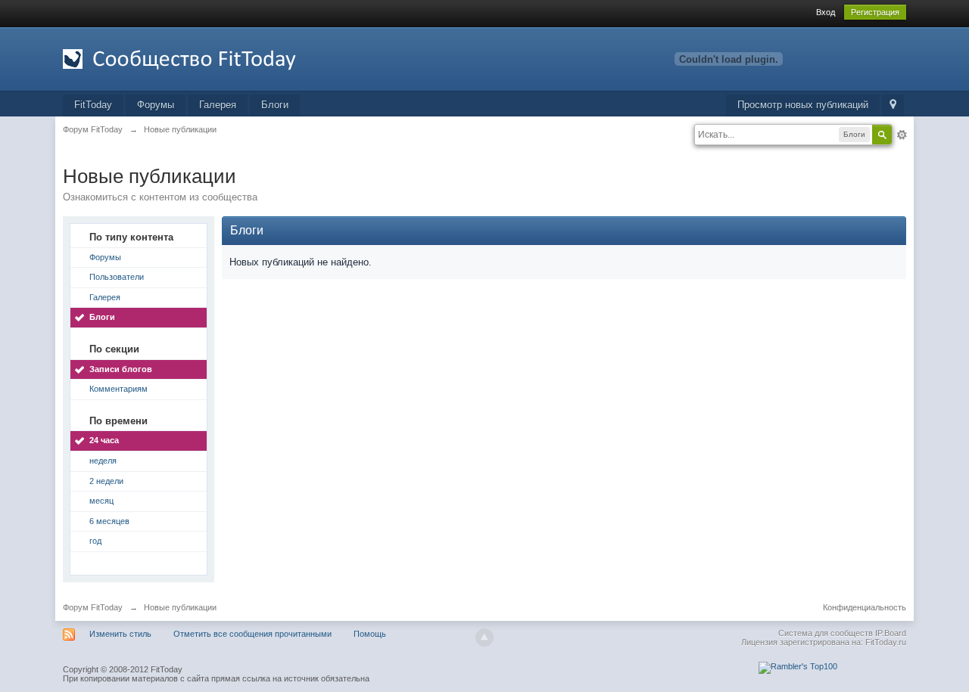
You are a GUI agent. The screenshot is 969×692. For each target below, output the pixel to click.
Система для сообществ (825, 633)
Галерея (217, 104)
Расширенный (902, 135)
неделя (103, 460)
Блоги (274, 104)
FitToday (93, 104)
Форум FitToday (93, 607)
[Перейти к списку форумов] (198, 58)
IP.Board (890, 633)
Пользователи (116, 276)
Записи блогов (120, 369)
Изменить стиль (120, 633)
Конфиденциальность (864, 607)
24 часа (104, 440)
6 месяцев (109, 521)
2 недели (106, 481)
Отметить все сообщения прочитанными (252, 633)
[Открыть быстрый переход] (893, 105)
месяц (101, 500)
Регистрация (875, 12)
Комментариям (118, 388)
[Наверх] (484, 637)
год (95, 540)
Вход (825, 12)
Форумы (155, 104)
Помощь (370, 633)
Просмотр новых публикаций (802, 104)
